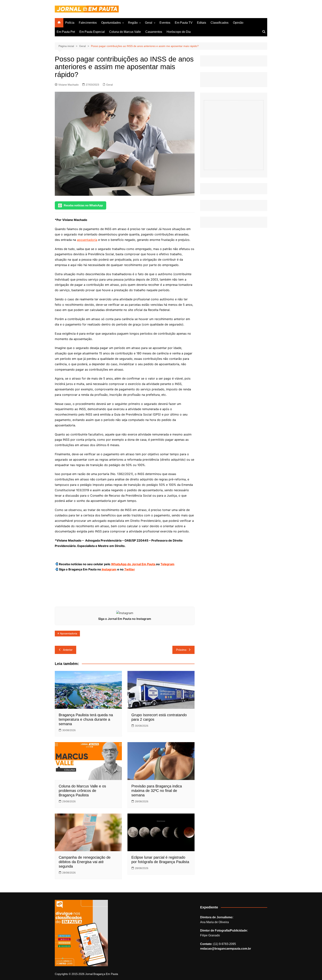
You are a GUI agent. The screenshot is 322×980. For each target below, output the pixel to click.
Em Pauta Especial (92, 31)
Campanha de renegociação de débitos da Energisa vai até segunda (85, 861)
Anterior (67, 649)
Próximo (181, 649)
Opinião (238, 22)
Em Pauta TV (183, 22)
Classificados (219, 22)
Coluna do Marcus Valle (125, 31)
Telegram (167, 564)
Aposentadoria (68, 633)
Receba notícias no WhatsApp (83, 205)
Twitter (129, 569)
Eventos (165, 22)
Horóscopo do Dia (179, 31)
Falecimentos (88, 22)
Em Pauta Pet (66, 31)
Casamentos (153, 31)
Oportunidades (111, 22)
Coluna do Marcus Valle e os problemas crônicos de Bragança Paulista (82, 790)
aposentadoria (87, 240)
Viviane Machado (68, 84)
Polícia (69, 22)
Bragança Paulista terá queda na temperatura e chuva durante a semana (86, 719)
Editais (201, 22)
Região (133, 22)
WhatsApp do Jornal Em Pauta (133, 564)
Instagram (108, 569)
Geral (148, 22)
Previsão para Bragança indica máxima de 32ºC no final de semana (156, 790)
